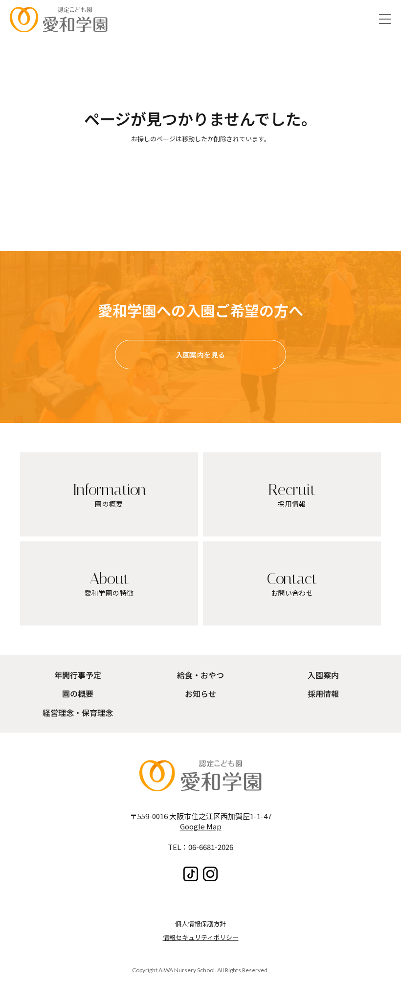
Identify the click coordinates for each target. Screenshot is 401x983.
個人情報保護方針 (200, 923)
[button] (385, 19)
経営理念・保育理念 (78, 712)
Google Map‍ (201, 826)
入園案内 (323, 675)
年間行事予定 (77, 675)
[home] (59, 19)
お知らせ (200, 693)
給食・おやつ (200, 675)
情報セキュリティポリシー (201, 937)
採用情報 (323, 693)
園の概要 (77, 693)
